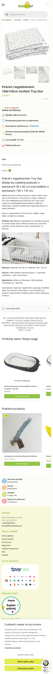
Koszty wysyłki (7, 539)
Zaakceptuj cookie (26, 668)
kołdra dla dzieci (9, 325)
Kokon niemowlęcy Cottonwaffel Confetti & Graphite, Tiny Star (20, 387)
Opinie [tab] (6, 170)
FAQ (3, 552)
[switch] (46, 670)
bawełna (21, 323)
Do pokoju (17, 20)
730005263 (34, 126)
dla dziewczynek (41, 323)
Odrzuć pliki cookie (25, 661)
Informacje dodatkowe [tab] (11, 165)
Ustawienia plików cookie (26, 655)
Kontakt (5, 555)
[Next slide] (45, 43)
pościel (36, 325)
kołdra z (30, 325)
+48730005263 (8, 523)
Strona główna (7, 20)
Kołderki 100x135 (36, 320)
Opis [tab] (4, 159)
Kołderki (26, 20)
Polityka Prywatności (10, 548)
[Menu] (5, 5)
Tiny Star (30, 327)
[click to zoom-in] (25, 43)
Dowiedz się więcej (13, 647)
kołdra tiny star (21, 325)
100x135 (15, 323)
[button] (47, 5)
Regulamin (6, 545)
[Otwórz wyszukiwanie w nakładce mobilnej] (25, 14)
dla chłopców (30, 323)
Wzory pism (6, 542)
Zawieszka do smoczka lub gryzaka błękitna (20, 456)
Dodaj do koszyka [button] (22, 464)
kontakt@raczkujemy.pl (12, 525)
